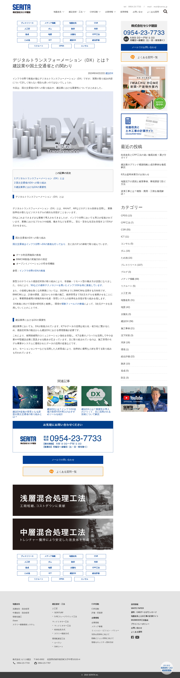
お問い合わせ (136, 628)
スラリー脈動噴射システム (24, 624)
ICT (50, 40)
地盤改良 (57, 12)
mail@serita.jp (160, 7)
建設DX (73, 40)
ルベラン (58, 643)
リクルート (38, 46)
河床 (96, 29)
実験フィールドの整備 (72, 304)
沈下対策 (125, 335)
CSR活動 (94, 12)
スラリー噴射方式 (61, 633)
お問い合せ (138, 12)
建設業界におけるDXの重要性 (30, 187)
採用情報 (124, 12)
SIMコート (58, 647)
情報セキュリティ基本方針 (102, 642)
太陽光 (73, 34)
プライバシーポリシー (140, 624)
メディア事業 (97, 626)
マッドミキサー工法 (62, 626)
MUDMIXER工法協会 (139, 620)
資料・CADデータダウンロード (144, 612)
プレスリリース (27, 23)
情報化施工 (17, 617)
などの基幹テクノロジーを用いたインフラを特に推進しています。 (67, 285)
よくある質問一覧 (66, 471)
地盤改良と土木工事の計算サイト (144, 616)
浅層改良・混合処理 (21, 609)
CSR (96, 23)
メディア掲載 (50, 23)
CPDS (61, 46)
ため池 (27, 40)
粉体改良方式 (59, 630)
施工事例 (125, 328)
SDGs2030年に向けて (101, 634)
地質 (50, 34)
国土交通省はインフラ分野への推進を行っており (39, 244)
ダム (50, 29)
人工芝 (27, 29)
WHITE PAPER (137, 608)
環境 (123, 349)
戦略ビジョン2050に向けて (103, 638)
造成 (27, 34)
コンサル (84, 46)
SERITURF (58, 613)
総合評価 (96, 40)
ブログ (124, 272)
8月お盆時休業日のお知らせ (135, 174)
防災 (123, 378)
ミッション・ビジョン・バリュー (105, 630)
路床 (73, 29)
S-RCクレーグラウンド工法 (65, 616)
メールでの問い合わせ (63, 460)
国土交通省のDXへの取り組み (30, 183)
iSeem (15, 621)
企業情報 (109, 12)
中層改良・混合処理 (21, 613)
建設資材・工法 (76, 12)
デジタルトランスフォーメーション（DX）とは (39, 178)
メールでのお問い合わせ (144, 47)
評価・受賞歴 (97, 613)
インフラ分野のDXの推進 (32, 270)
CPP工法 (96, 34)
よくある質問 (153, 12)
